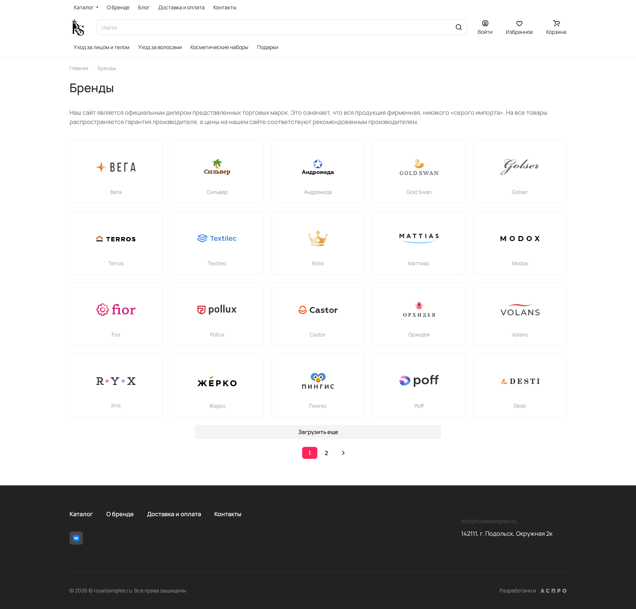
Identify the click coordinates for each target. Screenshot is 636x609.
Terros (116, 263)
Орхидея (419, 334)
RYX (116, 405)
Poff (419, 405)
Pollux (217, 334)
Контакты (227, 514)
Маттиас (419, 263)
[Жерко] (217, 381)
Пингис (318, 405)
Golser (520, 192)
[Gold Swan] (419, 167)
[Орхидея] (419, 310)
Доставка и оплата (174, 514)
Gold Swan (419, 192)
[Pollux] (217, 310)
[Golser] (520, 167)
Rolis (318, 263)
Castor (318, 334)
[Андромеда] (318, 167)
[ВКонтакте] (76, 538)
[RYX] (115, 381)
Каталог (81, 514)
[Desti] (520, 381)
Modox (520, 263)
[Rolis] (318, 238)
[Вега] (115, 167)
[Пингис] (318, 381)
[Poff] (419, 381)
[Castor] (318, 310)
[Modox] (520, 238)
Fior (116, 334)
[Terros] (115, 238)
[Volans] (520, 310)
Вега (116, 192)
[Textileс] (217, 238)
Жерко (217, 405)
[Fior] (115, 310)
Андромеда (318, 192)
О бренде (120, 514)
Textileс (217, 263)
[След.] (343, 453)
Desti (520, 405)
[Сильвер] (217, 167)
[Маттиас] (419, 238)
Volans (520, 334)
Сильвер (217, 192)
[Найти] (458, 27)
